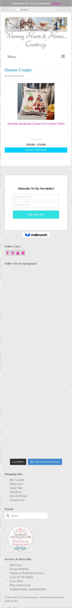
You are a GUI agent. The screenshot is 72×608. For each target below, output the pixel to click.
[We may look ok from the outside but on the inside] (52, 296)
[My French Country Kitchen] (20, 334)
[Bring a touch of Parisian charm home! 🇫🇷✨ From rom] (52, 409)
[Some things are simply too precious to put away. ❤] (20, 409)
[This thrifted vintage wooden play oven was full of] (52, 428)
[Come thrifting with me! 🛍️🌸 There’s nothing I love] (20, 296)
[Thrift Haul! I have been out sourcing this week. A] (20, 428)
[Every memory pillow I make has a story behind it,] (52, 334)
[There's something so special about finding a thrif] (52, 390)
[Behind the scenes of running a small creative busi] (20, 277)
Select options (36, 150)
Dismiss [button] (56, 3)
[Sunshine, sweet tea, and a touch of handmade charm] (20, 353)
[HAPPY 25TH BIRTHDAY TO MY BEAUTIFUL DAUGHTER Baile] (52, 277)
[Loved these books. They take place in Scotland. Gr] (20, 315)
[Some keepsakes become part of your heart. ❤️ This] (52, 315)
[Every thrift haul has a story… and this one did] (20, 371)
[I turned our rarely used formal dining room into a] (52, 353)
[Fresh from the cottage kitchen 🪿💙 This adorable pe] (52, 447)
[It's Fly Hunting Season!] (52, 371)
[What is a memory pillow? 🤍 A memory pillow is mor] (20, 390)
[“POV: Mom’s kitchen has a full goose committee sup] (20, 447)
